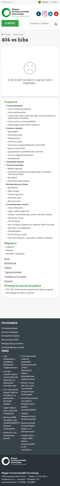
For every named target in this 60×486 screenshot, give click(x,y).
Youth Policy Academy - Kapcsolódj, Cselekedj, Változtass (30, 238)
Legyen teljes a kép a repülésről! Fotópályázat (10, 411)
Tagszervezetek (13, 272)
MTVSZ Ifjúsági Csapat (17, 235)
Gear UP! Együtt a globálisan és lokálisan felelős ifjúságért (31, 225)
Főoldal (7, 34)
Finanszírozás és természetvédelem (22, 121)
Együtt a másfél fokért (16, 148)
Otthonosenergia (14, 138)
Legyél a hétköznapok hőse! (19, 211)
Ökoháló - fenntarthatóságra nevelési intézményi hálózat (30, 215)
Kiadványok (10, 263)
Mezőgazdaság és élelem (13, 343)
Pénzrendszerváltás (10, 340)
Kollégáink (10, 247)
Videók (8, 268)
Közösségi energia (15, 135)
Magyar (45, 2)
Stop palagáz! (13, 132)
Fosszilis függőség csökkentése (20, 155)
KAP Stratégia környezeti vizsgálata (20, 293)
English (54, 2)
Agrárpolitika (13, 188)
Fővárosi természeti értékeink (19, 109)
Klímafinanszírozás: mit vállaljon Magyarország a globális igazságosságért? (29, 404)
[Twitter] (50, 14)
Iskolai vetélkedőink (15, 208)
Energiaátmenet (14, 158)
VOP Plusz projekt (15, 142)
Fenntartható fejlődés (11, 336)
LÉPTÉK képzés (14, 221)
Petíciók (8, 281)
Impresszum (7, 2)
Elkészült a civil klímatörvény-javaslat (9, 435)
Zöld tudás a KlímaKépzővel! (19, 228)
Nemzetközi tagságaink (15, 254)
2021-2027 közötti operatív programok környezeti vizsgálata (29, 289)
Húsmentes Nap (14, 198)
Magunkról (10, 243)
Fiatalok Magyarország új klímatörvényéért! (28, 416)
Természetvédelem (10, 328)
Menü (11, 23)
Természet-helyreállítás (17, 112)
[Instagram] (44, 14)
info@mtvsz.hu (8, 479)
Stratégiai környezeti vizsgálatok (22, 285)
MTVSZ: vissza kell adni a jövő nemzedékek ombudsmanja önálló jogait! (27, 388)
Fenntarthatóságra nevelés (13, 347)
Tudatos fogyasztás (16, 194)
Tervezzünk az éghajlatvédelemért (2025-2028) (26, 145)
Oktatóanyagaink (14, 231)
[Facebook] (38, 14)
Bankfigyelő (12, 178)
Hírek (7, 259)
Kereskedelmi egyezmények (18, 181)
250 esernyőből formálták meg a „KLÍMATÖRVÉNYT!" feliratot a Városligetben (11, 423)
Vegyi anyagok (13, 191)
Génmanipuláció (14, 201)
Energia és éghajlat (10, 332)
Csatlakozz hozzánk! (15, 277)
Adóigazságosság (15, 168)
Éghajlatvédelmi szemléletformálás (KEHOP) (25, 152)
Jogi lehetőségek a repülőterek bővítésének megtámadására (10, 362)
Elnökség (9, 250)
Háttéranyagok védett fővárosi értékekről (24, 125)
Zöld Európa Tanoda (16, 218)
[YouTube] (56, 14)
